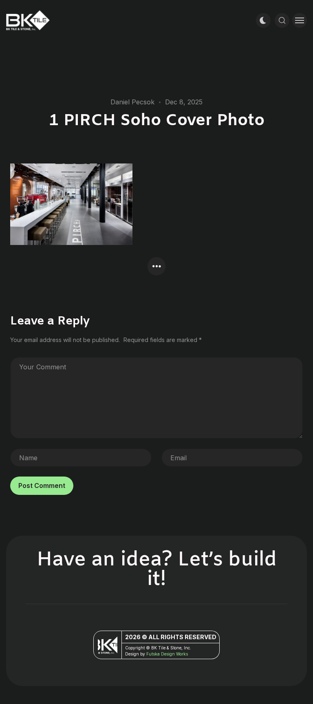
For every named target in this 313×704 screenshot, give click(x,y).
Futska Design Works (167, 653)
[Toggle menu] (299, 20)
